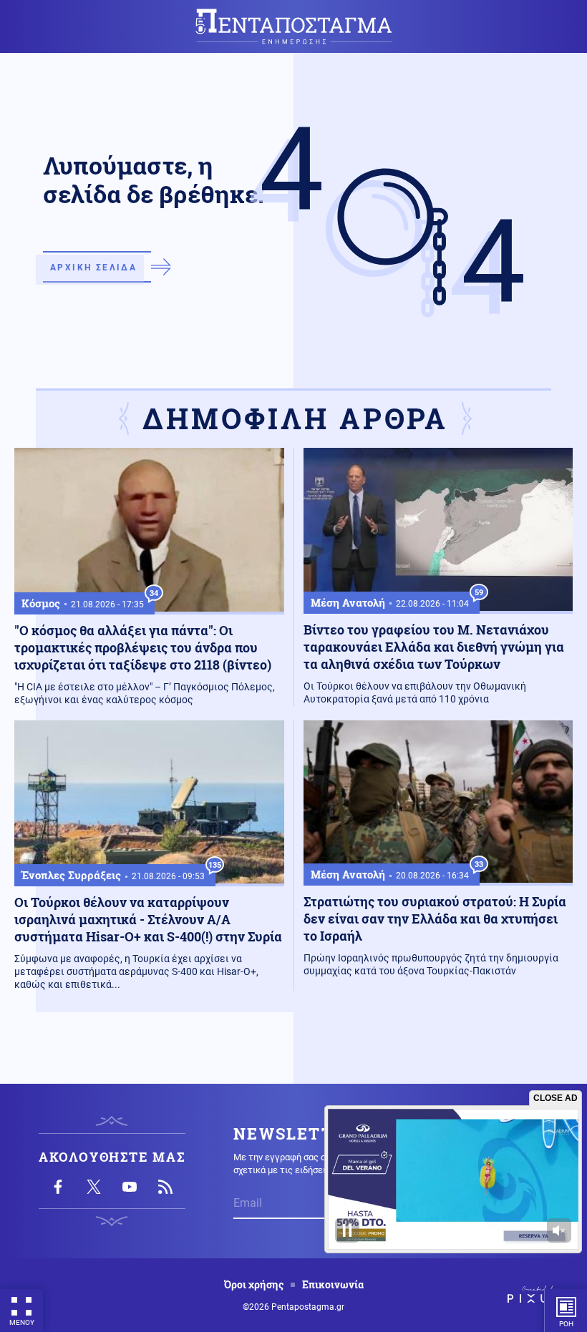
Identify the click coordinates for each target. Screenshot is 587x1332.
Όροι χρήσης (253, 1284)
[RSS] (165, 1187)
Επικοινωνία (333, 1284)
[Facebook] (58, 1187)
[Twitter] (94, 1187)
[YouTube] (129, 1187)
